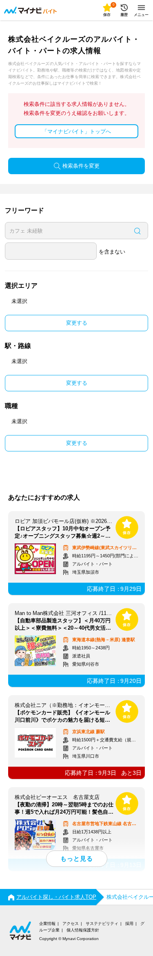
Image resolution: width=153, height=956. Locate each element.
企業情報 (47, 923)
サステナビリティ (102, 923)
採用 (129, 923)
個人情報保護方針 (83, 930)
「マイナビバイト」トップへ (76, 131)
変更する (76, 323)
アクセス (70, 923)
